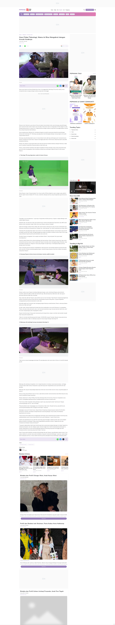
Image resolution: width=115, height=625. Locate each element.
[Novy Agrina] (20, 449)
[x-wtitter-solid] (63, 86)
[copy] (66, 86)
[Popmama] (25, 9)
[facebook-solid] (60, 86)
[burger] (95, 10)
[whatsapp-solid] (58, 86)
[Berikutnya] (68, 518)
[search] (84, 10)
